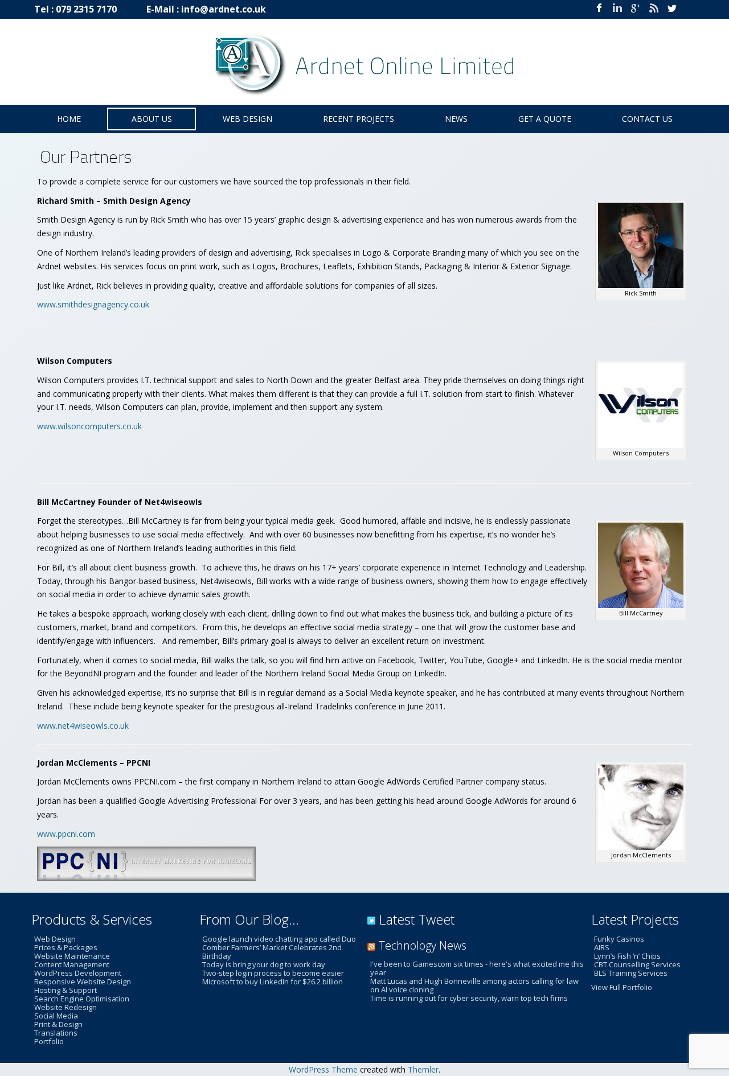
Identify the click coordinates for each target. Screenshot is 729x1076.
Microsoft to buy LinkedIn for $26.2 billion (272, 981)
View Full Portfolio (621, 987)
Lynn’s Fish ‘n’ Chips (627, 956)
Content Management (71, 964)
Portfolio (49, 1041)
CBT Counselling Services (637, 964)
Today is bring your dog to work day (263, 964)
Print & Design (58, 1024)
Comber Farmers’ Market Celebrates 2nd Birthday (272, 951)
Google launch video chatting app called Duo (279, 939)
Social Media (56, 1016)
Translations (55, 1033)
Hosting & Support (65, 990)
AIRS (601, 947)
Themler (423, 1069)
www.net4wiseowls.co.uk (83, 725)
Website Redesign (65, 1007)
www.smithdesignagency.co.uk (93, 304)
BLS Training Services (630, 973)
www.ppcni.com (66, 833)
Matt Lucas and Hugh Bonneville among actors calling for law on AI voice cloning (474, 985)
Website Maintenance (72, 956)
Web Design (55, 939)
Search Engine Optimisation (81, 998)
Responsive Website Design (82, 981)
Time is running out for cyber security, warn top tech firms (469, 998)
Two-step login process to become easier (273, 973)
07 (61, 9)
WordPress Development (77, 973)
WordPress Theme (323, 1069)
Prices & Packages (65, 947)
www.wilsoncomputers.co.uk (89, 426)
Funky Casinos (619, 939)
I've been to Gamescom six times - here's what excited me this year (477, 968)
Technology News (422, 945)
